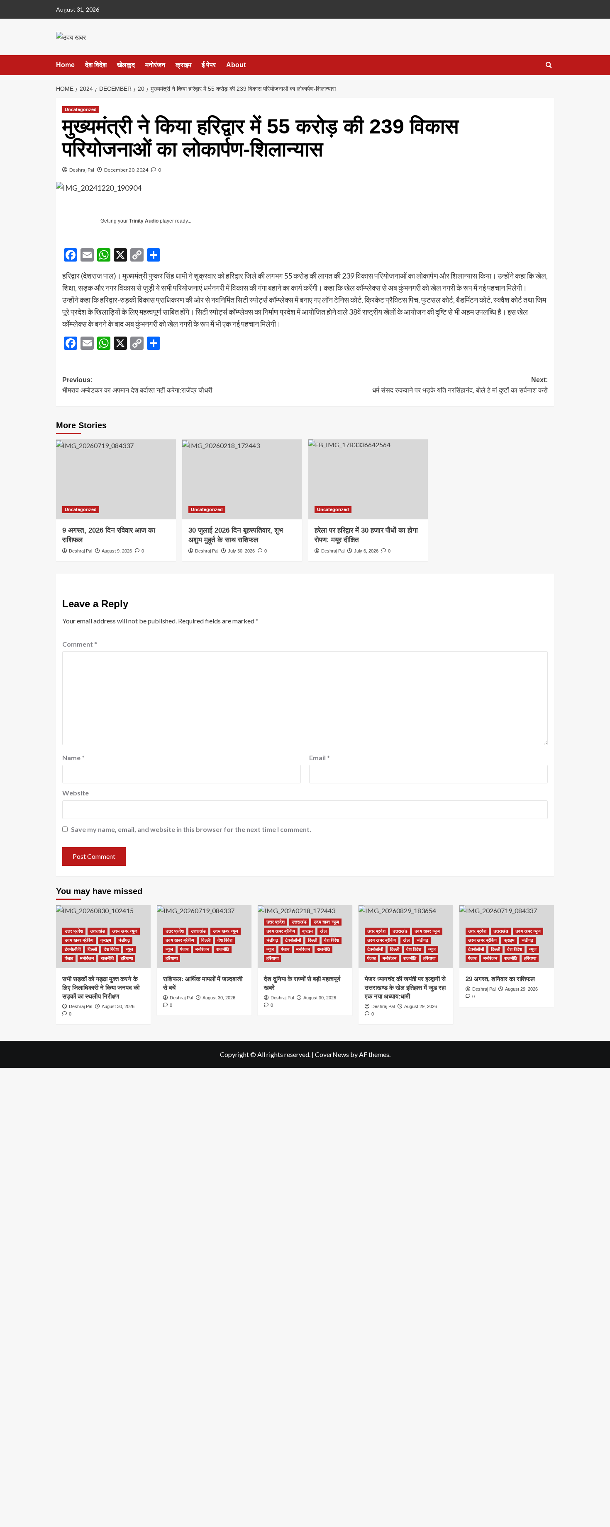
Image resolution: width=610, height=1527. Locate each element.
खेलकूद (126, 64)
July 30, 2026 (241, 550)
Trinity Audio (144, 221)
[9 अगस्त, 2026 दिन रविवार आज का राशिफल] (116, 479)
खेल (323, 930)
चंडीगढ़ (124, 940)
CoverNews (332, 1054)
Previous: (137, 385)
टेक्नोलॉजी (73, 949)
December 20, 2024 (126, 170)
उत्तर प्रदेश (74, 930)
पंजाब (69, 958)
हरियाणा (127, 958)
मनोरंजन (155, 64)
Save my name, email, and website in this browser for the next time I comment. (191, 829)
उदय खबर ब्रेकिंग (79, 940)
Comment (79, 644)
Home (65, 64)
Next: (460, 385)
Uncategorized (81, 109)
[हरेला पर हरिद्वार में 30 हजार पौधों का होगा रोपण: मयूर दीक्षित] (368, 479)
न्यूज (129, 949)
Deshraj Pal (81, 170)
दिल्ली (92, 949)
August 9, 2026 (117, 550)
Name (73, 757)
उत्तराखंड (97, 930)
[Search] (549, 65)
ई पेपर (209, 64)
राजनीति (107, 958)
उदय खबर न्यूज (124, 930)
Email (319, 757)
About (236, 64)
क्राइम (183, 64)
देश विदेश (96, 64)
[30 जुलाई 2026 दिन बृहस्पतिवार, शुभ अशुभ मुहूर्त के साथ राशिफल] (242, 479)
